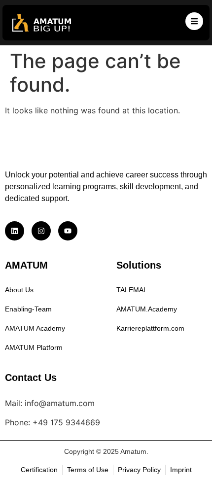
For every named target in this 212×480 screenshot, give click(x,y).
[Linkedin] (14, 230)
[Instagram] (41, 230)
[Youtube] (67, 230)
